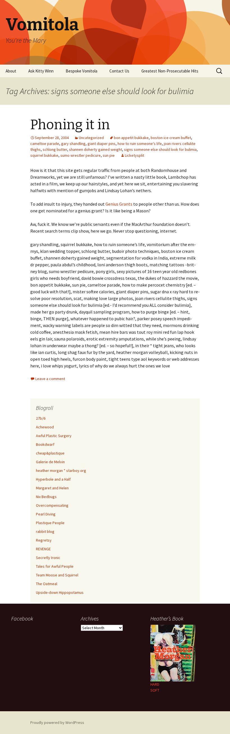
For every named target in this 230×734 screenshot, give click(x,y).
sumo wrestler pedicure (80, 155)
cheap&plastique (50, 453)
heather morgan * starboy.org (61, 470)
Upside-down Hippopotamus (60, 592)
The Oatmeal (46, 583)
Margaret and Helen (52, 487)
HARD (154, 684)
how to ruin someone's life (140, 143)
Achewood (45, 427)
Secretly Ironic (48, 557)
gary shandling (73, 143)
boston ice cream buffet (171, 137)
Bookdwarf (45, 444)
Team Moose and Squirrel (57, 575)
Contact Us (119, 71)
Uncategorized (91, 137)
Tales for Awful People (54, 566)
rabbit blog (45, 531)
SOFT (154, 690)
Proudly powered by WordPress (57, 722)
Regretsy (44, 540)
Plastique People (50, 522)
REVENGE (43, 548)
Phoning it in (70, 125)
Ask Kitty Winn (41, 71)
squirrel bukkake (44, 155)
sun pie (109, 155)
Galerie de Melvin (50, 461)
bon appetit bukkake (131, 137)
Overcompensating (52, 505)
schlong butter (55, 149)
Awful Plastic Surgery (54, 435)
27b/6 (40, 418)
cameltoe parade (44, 143)
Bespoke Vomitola (81, 71)
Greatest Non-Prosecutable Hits (169, 71)
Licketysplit (134, 155)
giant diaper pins (102, 143)
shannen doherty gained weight (95, 149)
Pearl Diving (46, 514)
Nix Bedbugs (46, 496)
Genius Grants (118, 204)
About (11, 71)
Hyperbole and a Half (53, 479)
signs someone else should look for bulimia (160, 149)
